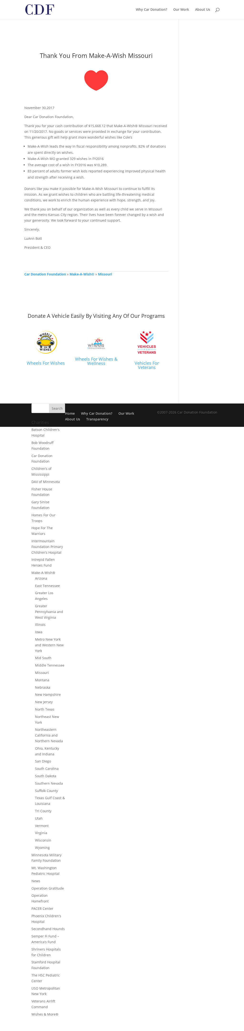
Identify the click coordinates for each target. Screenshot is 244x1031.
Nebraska (42, 687)
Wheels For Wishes (46, 363)
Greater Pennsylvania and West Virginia (49, 612)
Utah (39, 818)
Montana (42, 680)
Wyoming (42, 847)
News (35, 881)
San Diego (43, 761)
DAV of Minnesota (45, 481)
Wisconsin (43, 840)
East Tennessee (47, 585)
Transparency (97, 419)
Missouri (105, 274)
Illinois (40, 624)
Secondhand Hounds (48, 928)
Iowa (38, 632)
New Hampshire (48, 694)
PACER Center (42, 908)
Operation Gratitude (47, 888)
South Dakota (45, 776)
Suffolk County (46, 790)
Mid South (43, 658)
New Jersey (44, 702)
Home (70, 413)
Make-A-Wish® (82, 274)
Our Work (181, 10)
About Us (202, 10)
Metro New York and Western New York (49, 645)
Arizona (41, 578)
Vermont (42, 825)
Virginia (41, 833)
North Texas (44, 709)
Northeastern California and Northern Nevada (49, 735)
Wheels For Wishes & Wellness (96, 361)
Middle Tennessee (49, 665)
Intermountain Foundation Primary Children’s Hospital (47, 547)
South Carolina (47, 768)
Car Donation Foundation (45, 274)
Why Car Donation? (151, 10)
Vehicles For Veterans (147, 365)
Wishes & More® (44, 1014)
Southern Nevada (49, 783)
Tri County (43, 811)
